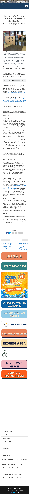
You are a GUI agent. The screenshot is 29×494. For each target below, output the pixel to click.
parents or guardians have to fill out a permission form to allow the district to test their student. (14, 187)
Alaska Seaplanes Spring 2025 (8, 467)
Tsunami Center (6, 455)
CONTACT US (22, 490)
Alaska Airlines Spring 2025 (7, 471)
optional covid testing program (17, 119)
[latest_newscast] (14, 270)
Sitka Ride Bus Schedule (8, 441)
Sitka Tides (5, 445)
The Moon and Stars (7, 452)
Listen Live (6, 4)
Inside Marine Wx (7, 434)
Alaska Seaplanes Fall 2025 (7, 477)
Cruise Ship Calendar (7, 431)
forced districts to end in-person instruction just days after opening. (14, 93)
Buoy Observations (7, 427)
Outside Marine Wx (7, 438)
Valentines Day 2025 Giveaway (8, 464)
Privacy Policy (15, 490)
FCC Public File (7, 490)
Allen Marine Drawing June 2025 (8, 474)
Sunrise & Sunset (6, 448)
